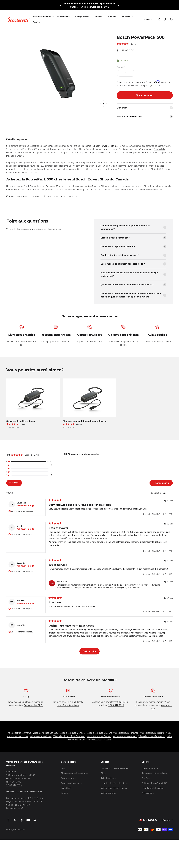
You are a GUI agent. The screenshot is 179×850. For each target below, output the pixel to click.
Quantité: (121, 67)
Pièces (98, 17)
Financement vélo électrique (74, 773)
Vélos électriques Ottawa (19, 733)
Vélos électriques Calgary (125, 736)
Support (126, 17)
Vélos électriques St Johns (99, 733)
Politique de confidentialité (154, 783)
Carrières (146, 778)
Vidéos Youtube (108, 793)
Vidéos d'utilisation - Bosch (114, 788)
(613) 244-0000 (13, 782)
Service (112, 17)
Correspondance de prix (72, 783)
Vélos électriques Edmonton (152, 736)
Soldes (36, 22)
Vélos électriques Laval (41, 736)
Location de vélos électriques (114, 783)
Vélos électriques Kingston (126, 733)
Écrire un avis (164, 484)
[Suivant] (118, 5)
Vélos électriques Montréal (72, 733)
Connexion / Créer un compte (114, 768)
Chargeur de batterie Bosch (20, 421)
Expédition (66, 788)
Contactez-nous (68, 778)
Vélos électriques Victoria (99, 739)
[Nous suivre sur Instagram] (21, 820)
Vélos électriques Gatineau (45, 733)
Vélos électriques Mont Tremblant (69, 736)
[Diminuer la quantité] (120, 73)
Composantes (82, 17)
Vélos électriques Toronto (152, 733)
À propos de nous (150, 768)
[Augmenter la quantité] (131, 73)
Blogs (103, 773)
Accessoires (63, 17)
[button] (126, 44)
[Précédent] (60, 5)
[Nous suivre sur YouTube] (28, 820)
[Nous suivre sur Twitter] (15, 820)
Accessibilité (148, 793)
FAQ (63, 768)
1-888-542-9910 (14, 785)
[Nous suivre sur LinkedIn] (35, 820)
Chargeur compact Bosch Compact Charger (85, 421)
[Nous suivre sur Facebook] (8, 820)
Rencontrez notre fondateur (154, 773)
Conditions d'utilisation (153, 788)
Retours (64, 793)
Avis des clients (108, 778)
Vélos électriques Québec (99, 736)
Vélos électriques (42, 17)
